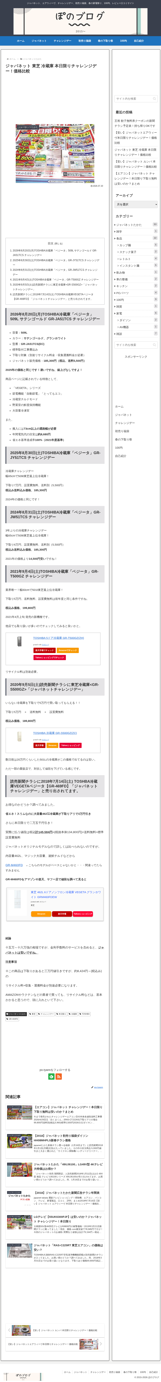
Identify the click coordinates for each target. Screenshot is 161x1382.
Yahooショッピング (70, 745)
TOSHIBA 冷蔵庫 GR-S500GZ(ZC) (55, 733)
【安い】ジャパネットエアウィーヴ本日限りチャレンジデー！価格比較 (135, 137)
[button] (154, 98)
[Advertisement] (55, 98)
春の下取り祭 (123, 439)
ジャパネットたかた (17, 1014)
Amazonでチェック (68, 650)
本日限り (62, 1014)
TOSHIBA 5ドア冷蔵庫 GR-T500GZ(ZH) (58, 638)
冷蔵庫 (74, 1014)
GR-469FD (13, 1019)
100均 (119, 447)
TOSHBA (86, 1014)
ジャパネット (123, 414)
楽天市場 (39, 745)
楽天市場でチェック (44, 650)
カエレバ (45, 645)
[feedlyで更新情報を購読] (51, 1076)
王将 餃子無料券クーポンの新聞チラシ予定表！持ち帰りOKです (134, 123)
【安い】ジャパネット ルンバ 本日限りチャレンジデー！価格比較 (135, 164)
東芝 (34, 1014)
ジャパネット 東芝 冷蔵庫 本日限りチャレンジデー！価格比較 (135, 152)
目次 (50, 243)
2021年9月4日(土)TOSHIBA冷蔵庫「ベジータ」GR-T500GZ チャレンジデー (56, 279)
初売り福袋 (122, 431)
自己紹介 (120, 456)
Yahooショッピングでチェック (49, 657)
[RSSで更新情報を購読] (59, 1076)
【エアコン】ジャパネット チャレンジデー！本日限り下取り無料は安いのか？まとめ (135, 178)
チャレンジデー (47, 1014)
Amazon (52, 745)
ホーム (119, 406)
